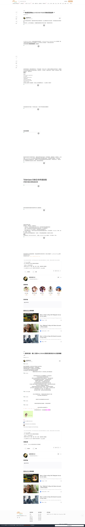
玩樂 (58, 3)
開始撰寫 (70, 1)
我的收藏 (39, 517)
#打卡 (52, 514)
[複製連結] (16, 76)
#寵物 (48, 514)
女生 (56, 3)
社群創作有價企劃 (16, 3)
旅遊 (53, 3)
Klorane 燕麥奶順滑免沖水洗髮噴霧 (34, 444)
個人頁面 (39, 514)
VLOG (48, 3)
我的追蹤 (39, 518)
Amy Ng (26, 293)
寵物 (65, 3)
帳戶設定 (39, 515)
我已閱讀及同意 (69, 525)
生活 (63, 3)
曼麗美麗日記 (28, 17)
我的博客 (39, 519)
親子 (60, 3)
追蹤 (59, 18)
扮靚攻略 (41, 266)
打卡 (29, 266)
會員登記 (65, 1)
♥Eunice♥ (34, 293)
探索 (33, 3)
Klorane (25, 444)
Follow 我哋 (43, 268)
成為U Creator (28, 3)
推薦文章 (36, 3)
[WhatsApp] (16, 71)
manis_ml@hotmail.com (34, 256)
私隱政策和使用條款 (27, 525)
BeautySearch (42, 293)
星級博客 (40, 3)
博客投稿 (31, 521)
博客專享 (44, 3)
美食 (51, 3)
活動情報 (45, 266)
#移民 (64, 514)
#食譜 (55, 514)
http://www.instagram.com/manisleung (30, 426)
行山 (68, 3)
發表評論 (26, 302)
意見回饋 (31, 519)
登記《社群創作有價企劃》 (34, 263)
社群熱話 (22, 3)
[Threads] (16, 73)
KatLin (58, 293)
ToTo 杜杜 (51, 293)
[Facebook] (16, 68)
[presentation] (23, 289)
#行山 (50, 514)
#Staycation (61, 514)
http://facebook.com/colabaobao (29, 423)
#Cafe (57, 514)
